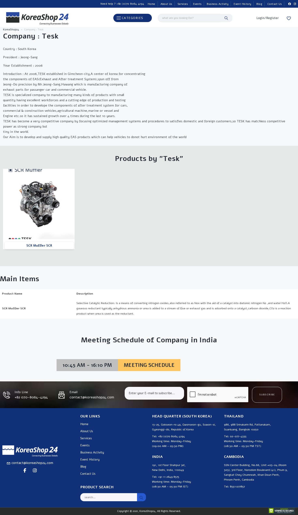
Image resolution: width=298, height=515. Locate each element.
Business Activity (217, 4)
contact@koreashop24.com (32, 463)
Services (183, 4)
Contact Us (274, 4)
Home (151, 4)
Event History (242, 4)
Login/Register (267, 18)
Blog (259, 4)
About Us (166, 4)
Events (197, 4)
